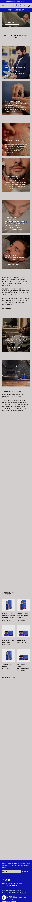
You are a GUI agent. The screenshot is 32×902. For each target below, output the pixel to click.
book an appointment (16, 10)
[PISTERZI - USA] (16, 5)
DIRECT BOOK (6, 309)
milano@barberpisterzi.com (15, 899)
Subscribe (25, 871)
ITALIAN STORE (12, 886)
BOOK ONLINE (9, 23)
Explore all (6, 677)
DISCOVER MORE (10, 347)
